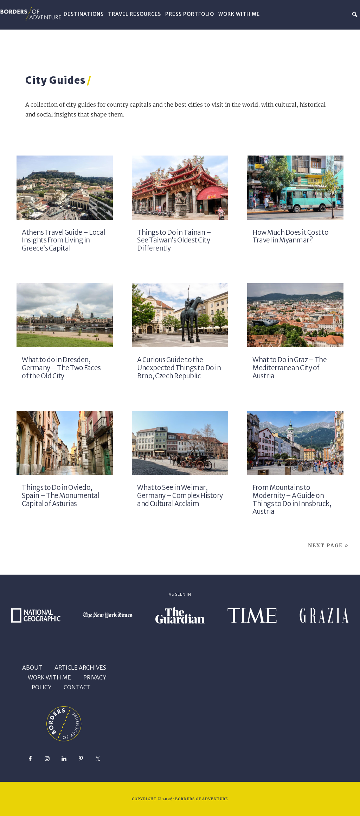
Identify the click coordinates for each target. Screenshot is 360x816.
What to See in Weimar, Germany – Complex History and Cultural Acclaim (180, 495)
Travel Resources (134, 14)
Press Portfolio (189, 14)
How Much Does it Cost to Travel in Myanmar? (290, 236)
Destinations (84, 14)
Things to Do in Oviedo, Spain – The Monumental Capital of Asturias (60, 495)
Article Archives (80, 667)
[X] (303, 14)
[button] (354, 14)
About (32, 667)
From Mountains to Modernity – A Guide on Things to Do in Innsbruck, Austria (291, 499)
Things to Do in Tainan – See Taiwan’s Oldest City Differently (174, 240)
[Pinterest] (313, 14)
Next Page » (328, 545)
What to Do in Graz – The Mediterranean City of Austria (289, 368)
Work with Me (239, 14)
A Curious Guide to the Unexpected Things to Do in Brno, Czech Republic (179, 368)
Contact (77, 687)
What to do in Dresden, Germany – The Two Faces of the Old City (61, 368)
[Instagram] (344, 14)
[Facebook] (334, 14)
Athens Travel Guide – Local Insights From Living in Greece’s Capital (63, 240)
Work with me (49, 677)
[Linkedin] (324, 14)
